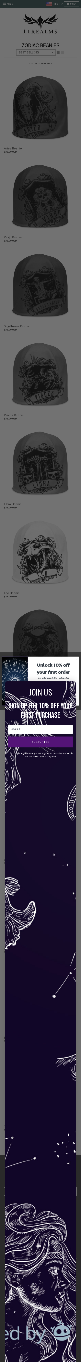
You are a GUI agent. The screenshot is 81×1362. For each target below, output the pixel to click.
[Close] (72, 685)
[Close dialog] (76, 659)
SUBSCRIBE (40, 742)
